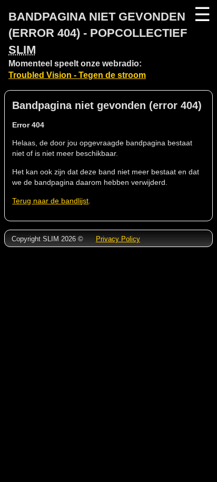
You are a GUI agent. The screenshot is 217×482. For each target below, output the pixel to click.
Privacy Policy (118, 239)
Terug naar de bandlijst (50, 200)
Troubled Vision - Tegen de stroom (77, 75)
